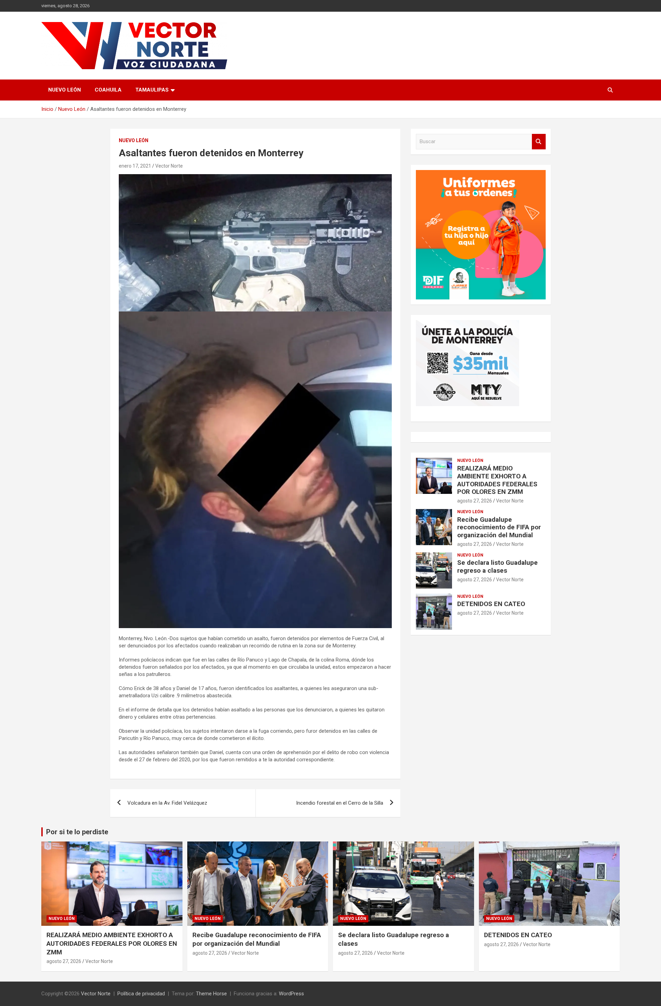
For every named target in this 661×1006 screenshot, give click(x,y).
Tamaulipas (152, 90)
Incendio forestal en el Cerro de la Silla (339, 803)
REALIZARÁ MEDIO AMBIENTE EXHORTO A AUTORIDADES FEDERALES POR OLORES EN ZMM (497, 480)
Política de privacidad (141, 994)
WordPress (291, 994)
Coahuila (108, 90)
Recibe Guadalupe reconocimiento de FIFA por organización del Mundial (499, 527)
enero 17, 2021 (135, 166)
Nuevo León (64, 90)
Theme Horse (211, 994)
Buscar (539, 141)
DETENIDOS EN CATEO (491, 604)
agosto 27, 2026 (474, 501)
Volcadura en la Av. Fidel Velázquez (167, 803)
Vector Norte (169, 166)
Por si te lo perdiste (77, 832)
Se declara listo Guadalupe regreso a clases (497, 566)
